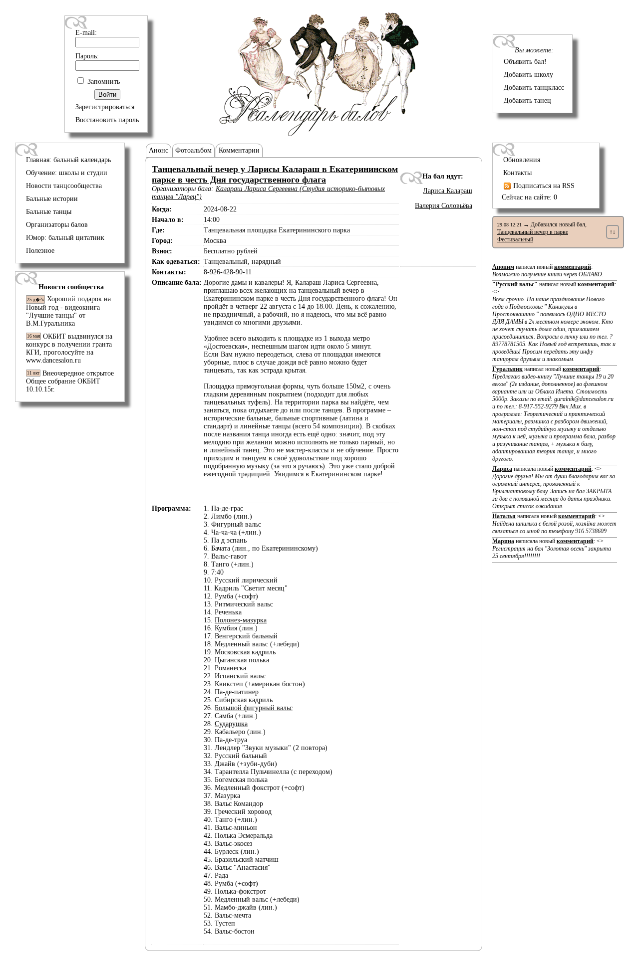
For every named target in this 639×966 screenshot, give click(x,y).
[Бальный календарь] (319, 134)
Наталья (504, 516)
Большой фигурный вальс (254, 708)
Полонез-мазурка (241, 620)
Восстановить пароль (107, 120)
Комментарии (239, 150)
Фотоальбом (193, 150)
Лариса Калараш (447, 190)
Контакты (517, 173)
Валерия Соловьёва (443, 205)
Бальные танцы (48, 211)
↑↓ (613, 231)
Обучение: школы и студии (66, 173)
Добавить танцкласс (534, 87)
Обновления (521, 160)
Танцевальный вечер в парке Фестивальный (532, 235)
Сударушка (231, 724)
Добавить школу (528, 74)
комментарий (572, 266)
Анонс (158, 150)
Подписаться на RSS (543, 186)
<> (554, 325)
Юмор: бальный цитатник (65, 237)
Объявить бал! (525, 61)
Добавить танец (527, 100)
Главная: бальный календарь (68, 160)
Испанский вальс (240, 676)
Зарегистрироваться (104, 107)
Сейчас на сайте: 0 (529, 197)
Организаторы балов (57, 224)
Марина (503, 541)
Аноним (503, 266)
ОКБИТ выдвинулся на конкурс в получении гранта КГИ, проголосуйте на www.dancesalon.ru (69, 348)
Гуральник (507, 369)
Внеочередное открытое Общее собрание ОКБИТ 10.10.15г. (70, 381)
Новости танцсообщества (64, 186)
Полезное (40, 250)
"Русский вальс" (515, 284)
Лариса (502, 468)
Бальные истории (52, 198)
